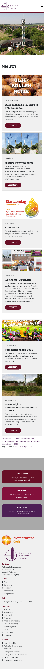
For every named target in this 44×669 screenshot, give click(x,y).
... (21, 447)
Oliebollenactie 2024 (10, 444)
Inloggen (7, 635)
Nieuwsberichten (10, 643)
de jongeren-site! (22, 514)
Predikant (7, 588)
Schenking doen (10, 627)
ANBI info (7, 649)
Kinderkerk (8, 618)
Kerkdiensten (9, 612)
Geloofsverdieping (11, 624)
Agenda (7, 609)
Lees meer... (13, 125)
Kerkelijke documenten (13, 646)
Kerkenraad (8, 591)
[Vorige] (16, 447)
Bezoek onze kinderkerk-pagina (21, 511)
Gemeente (8, 585)
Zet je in (7, 629)
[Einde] (31, 447)
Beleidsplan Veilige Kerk (13, 660)
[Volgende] (29, 447)
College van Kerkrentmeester (15, 655)
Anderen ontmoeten (12, 621)
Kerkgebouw (9, 594)
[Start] (15, 447)
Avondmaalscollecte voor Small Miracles (18, 439)
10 (27, 447)
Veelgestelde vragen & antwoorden (18, 602)
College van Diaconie (12, 652)
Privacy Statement (11, 657)
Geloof (6, 582)
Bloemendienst (34, 441)
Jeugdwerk (8, 615)
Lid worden (8, 632)
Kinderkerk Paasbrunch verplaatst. (15, 441)
